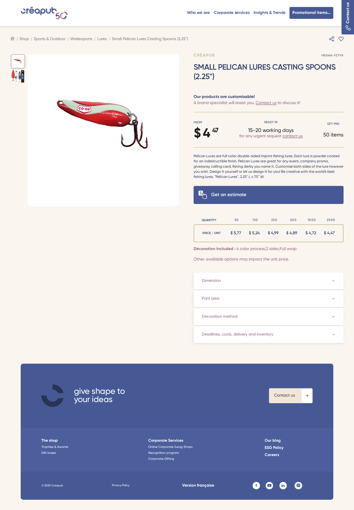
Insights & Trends (269, 13)
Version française (198, 485)
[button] (198, 13)
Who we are (198, 13)
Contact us (348, 13)
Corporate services (232, 13)
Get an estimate (228, 194)
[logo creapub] (52, 395)
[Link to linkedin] (283, 485)
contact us (293, 136)
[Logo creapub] (44, 13)
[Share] (331, 39)
